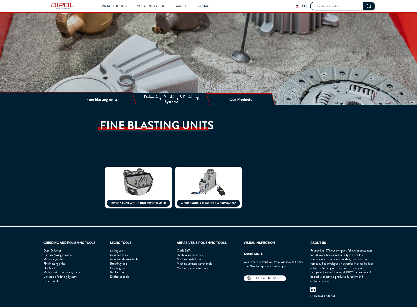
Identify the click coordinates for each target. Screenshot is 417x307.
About (181, 6)
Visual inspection (151, 6)
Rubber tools (118, 272)
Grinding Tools (118, 268)
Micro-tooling (114, 6)
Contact (204, 6)
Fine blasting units (54, 264)
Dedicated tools (119, 277)
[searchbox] (337, 6)
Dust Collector (52, 250)
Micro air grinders (54, 259)
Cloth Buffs (184, 250)
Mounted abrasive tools (124, 259)
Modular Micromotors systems (61, 272)
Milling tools (117, 250)
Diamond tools (119, 255)
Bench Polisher (52, 281)
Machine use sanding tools (192, 268)
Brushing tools (118, 264)
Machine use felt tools (190, 259)
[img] (63, 6)
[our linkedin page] (313, 289)
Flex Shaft (49, 268)
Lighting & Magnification (58, 255)
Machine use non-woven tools (194, 264)
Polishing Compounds (190, 255)
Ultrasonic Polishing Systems (60, 277)
